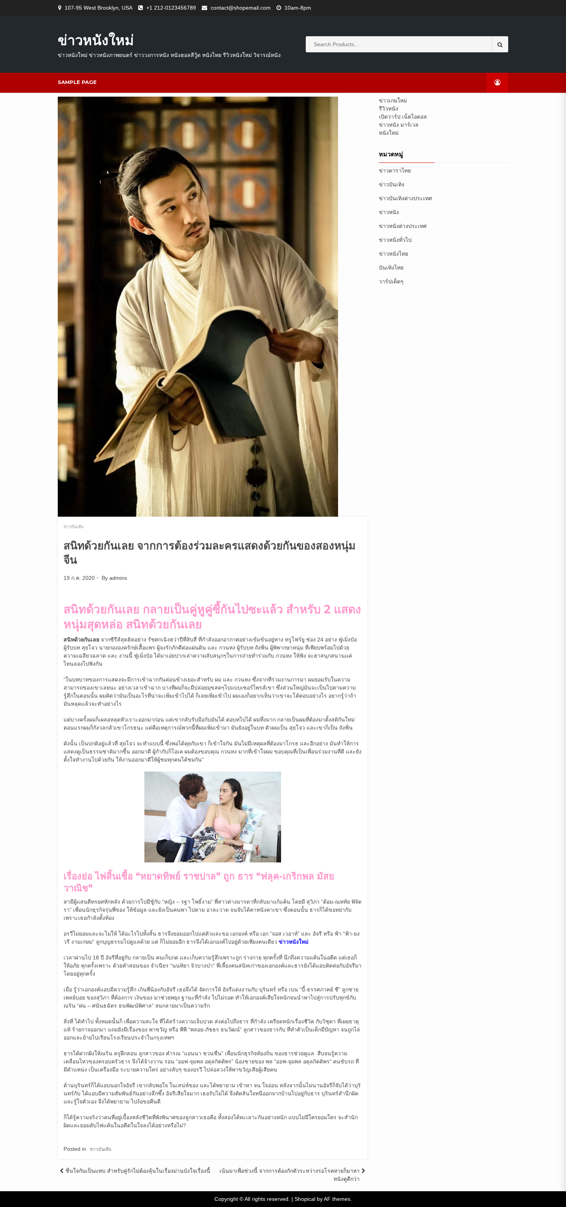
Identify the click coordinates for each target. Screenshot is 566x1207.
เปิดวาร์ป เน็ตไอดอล (403, 117)
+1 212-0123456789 (171, 8)
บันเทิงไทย (391, 268)
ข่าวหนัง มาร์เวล (399, 125)
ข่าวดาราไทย (395, 170)
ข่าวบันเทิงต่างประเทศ (405, 198)
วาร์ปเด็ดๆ (391, 281)
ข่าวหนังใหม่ (96, 40)
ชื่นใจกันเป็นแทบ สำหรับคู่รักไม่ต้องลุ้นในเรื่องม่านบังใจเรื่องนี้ (137, 1170)
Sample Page (77, 82)
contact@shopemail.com (241, 8)
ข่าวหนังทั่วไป (395, 240)
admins (118, 578)
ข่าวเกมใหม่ (393, 100)
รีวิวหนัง (388, 108)
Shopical (305, 1199)
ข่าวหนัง (389, 212)
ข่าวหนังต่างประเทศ (403, 226)
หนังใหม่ (389, 133)
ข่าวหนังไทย (393, 254)
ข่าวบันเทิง (73, 526)
